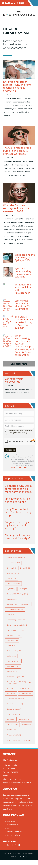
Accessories (12, 730)
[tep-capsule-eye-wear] (19, 127)
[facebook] (4, 845)
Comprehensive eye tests (17, 625)
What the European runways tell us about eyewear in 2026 (16, 208)
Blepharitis (12, 672)
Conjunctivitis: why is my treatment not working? (17, 525)
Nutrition (11, 688)
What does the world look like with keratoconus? (23, 288)
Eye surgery (24, 589)
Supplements (13, 666)
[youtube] (19, 845)
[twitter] (8, 845)
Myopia (11, 589)
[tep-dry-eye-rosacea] (19, 60)
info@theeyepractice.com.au (20, 782)
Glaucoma (12, 599)
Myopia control (13, 635)
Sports (10, 704)
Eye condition (13, 563)
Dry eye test (12, 828)
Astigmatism (24, 719)
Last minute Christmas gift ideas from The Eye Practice (23, 304)
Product (25, 604)
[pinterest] (15, 845)
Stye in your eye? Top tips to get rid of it (17, 500)
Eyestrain (11, 578)
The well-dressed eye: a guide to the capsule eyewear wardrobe (17, 150)
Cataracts (11, 646)
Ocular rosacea (13, 740)
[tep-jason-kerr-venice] (4, 284)
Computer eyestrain (15, 630)
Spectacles (12, 604)
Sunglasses (12, 640)
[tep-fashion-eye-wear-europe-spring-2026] (19, 184)
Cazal (27, 740)
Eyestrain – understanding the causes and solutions (23, 272)
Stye (20, 704)
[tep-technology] (8, 254)
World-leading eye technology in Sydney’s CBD (25, 257)
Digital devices (13, 661)
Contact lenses (13, 584)
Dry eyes (11, 568)
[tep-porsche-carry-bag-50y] (8, 300)
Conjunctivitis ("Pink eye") (17, 594)
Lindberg (26, 725)
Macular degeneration (16, 620)
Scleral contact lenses (15, 699)
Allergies (11, 719)
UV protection (25, 693)
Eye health (25, 568)
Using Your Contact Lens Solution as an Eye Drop (19, 512)
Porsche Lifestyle (14, 735)
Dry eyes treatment (15, 609)
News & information (16, 558)
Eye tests (11, 821)
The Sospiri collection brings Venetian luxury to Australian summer (24, 322)
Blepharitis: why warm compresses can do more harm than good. (18, 488)
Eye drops (24, 688)
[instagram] (11, 845)
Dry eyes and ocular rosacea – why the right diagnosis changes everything (17, 86)
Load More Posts (19, 364)
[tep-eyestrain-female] (8, 268)
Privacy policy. (22, 856)
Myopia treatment (14, 832)
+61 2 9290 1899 (22, 3)
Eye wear (11, 693)
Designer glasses (14, 835)
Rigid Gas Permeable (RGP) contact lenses (19, 682)
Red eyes (11, 656)
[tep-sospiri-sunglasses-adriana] (8, 316)
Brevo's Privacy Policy (19, 467)
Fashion (11, 615)
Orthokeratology (14, 651)
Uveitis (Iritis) (12, 725)
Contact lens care (14, 709)
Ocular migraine (13, 714)
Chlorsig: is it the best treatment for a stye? (18, 536)
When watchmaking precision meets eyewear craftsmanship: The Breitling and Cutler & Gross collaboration (24, 345)
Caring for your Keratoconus (14, 380)
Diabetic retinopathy (15, 677)
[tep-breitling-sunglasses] (8, 335)
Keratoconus (13, 573)
